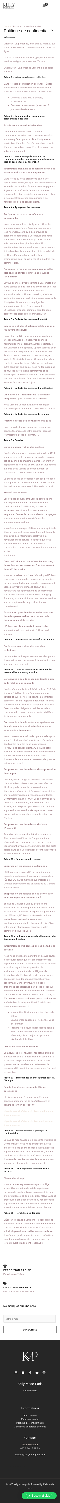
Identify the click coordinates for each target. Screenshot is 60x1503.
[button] (39, 1495)
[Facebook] (23, 1372)
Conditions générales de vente (30, 1426)
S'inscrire (30, 1329)
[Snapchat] (44, 1372)
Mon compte (30, 1415)
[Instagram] (16, 1372)
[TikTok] (30, 1372)
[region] (30, 1478)
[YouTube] (37, 1372)
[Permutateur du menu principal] (53, 6)
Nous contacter (30, 1444)
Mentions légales (30, 1419)
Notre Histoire (30, 1390)
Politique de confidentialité (30, 1422)
